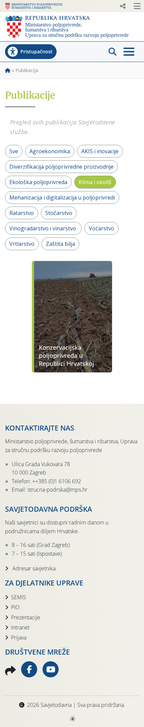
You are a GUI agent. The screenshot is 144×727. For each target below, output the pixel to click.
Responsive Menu (123, 6)
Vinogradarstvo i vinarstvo (43, 228)
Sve (13, 151)
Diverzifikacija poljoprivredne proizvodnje (61, 166)
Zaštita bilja (60, 243)
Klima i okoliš (95, 182)
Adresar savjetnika (33, 568)
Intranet (20, 627)
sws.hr (72, 718)
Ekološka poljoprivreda (38, 182)
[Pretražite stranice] (112, 51)
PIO (15, 607)
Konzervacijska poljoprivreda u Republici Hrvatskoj (66, 355)
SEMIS (18, 597)
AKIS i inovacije (100, 151)
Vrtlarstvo (21, 243)
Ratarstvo (21, 213)
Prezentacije (25, 617)
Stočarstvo (58, 213)
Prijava (18, 637)
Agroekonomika (49, 151)
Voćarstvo (101, 228)
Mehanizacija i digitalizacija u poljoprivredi (62, 197)
